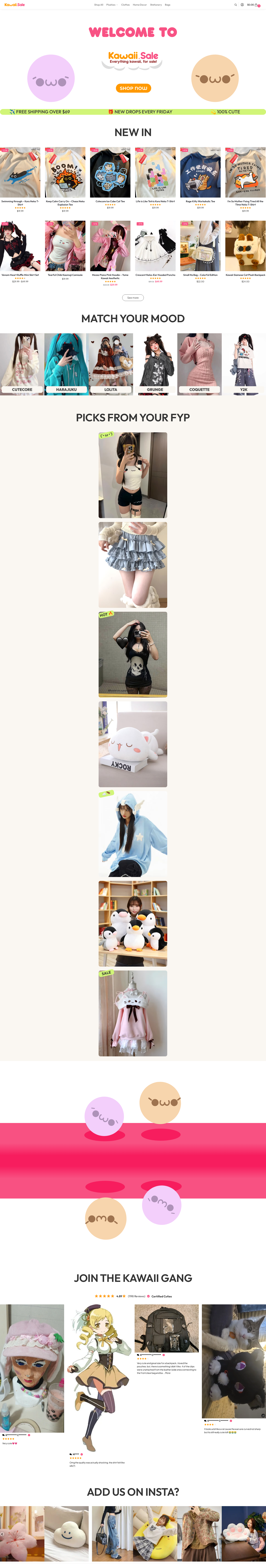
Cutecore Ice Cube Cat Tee (110, 201)
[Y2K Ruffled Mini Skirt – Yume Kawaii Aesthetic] (133, 565)
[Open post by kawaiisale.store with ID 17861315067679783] (199, 1534)
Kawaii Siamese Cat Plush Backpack (245, 274)
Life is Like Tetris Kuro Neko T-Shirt (155, 201)
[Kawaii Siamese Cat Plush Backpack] (245, 246)
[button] (254, 4)
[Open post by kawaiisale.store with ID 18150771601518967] (22, 1534)
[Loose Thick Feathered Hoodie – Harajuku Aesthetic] (133, 834)
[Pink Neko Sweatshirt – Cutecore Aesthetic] (133, 1013)
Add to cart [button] (245, 288)
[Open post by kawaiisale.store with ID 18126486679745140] (155, 1534)
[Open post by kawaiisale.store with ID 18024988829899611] (66, 1534)
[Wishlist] (35, 151)
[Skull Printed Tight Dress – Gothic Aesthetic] (133, 655)
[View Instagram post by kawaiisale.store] (41, 1558)
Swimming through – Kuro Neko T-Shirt (20, 203)
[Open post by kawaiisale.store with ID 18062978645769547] (111, 1534)
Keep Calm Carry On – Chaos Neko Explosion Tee (65, 203)
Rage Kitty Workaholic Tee (200, 201)
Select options (20, 217)
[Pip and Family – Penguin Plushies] (133, 924)
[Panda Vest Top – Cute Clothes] (133, 475)
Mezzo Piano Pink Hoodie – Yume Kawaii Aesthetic (110, 276)
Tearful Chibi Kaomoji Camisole (65, 274)
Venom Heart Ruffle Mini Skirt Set (20, 274)
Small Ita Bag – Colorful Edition (200, 274)
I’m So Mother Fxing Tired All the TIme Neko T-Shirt (245, 203)
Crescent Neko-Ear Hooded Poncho (155, 274)
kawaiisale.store (21, 1509)
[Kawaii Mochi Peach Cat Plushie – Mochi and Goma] (133, 744)
